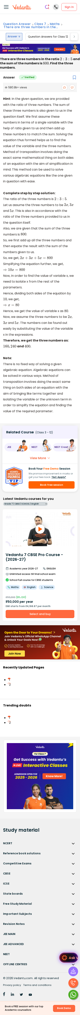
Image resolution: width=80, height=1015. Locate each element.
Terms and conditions (37, 985)
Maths (55, 24)
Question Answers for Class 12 (48, 37)
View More (38, 458)
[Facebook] (4, 995)
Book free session (51, 485)
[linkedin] (12, 994)
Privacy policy (12, 985)
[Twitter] (21, 994)
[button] (15, 447)
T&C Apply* (58, 477)
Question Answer (17, 24)
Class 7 (40, 24)
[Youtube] (30, 994)
